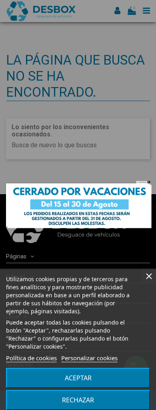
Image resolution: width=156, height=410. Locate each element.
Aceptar (78, 377)
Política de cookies (31, 358)
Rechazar (78, 400)
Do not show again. (143, 182)
